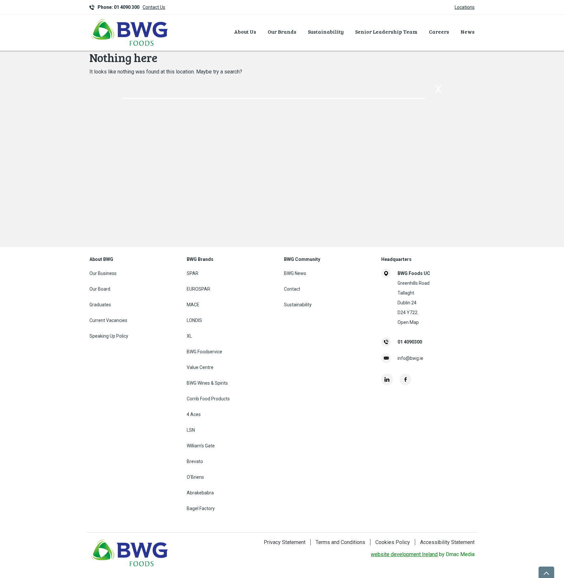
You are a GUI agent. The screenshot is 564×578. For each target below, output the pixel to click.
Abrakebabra (200, 492)
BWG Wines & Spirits (207, 383)
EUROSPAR (198, 289)
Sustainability (326, 31)
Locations (465, 7)
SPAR (192, 273)
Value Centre (200, 367)
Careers (439, 31)
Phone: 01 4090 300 (118, 7)
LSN (191, 430)
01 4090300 (410, 342)
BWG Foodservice (204, 351)
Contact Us (154, 7)
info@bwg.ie (410, 358)
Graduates (100, 304)
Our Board (99, 289)
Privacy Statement (285, 542)
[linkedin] (387, 379)
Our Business (103, 273)
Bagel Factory (201, 508)
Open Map (408, 322)
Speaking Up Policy (108, 336)
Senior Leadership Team (386, 31)
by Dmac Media (423, 554)
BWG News (295, 273)
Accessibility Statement (447, 542)
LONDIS (194, 320)
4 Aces (194, 414)
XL (189, 336)
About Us (245, 31)
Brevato (195, 461)
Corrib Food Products (208, 398)
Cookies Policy (392, 542)
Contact (292, 289)
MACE (193, 304)
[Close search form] (438, 89)
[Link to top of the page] (546, 572)
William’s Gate (201, 445)
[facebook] (405, 379)
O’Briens (195, 477)
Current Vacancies (108, 320)
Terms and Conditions (340, 542)
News (468, 31)
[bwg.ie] (130, 47)
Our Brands (282, 31)
